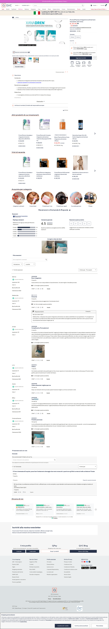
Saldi (3, 9)
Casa (39, 9)
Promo (78, 9)
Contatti (31, 564)
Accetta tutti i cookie (62, 625)
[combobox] (57, 5)
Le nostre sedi (50, 572)
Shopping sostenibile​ (17, 569)
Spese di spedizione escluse (83, 27)
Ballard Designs (18, 608)
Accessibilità (67, 572)
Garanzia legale (67, 577)
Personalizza (99, 625)
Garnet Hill (30, 608)
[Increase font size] (65, 71)
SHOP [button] (16, 5)
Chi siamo (49, 561)
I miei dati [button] (18, 551)
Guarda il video (19, 66)
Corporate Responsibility (53, 569)
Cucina (63, 9)
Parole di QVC (15, 564)
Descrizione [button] (17, 75)
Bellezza (27, 9)
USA (49, 596)
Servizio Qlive (67, 574)
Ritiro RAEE (32, 569)
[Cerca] (82, 5)
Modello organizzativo (52, 574)
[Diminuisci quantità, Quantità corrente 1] (71, 43)
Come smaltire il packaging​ (36, 572)
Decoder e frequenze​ (35, 574)
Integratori (33, 9)
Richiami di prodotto (34, 567)
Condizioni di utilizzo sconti (70, 569)
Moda (49, 9)
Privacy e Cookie (68, 561)
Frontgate (25, 608)
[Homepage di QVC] (13, 17)
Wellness (20, 9)
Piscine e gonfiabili (16, 582)
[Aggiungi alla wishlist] (95, 58)
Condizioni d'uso (68, 564)
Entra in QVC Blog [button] (83, 551)
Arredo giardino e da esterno (19, 579)
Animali (44, 9)
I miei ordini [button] (33, 551)
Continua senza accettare (81, 625)
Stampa (66, 110)
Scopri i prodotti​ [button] (54, 551)
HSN (13, 608)
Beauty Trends (15, 577)
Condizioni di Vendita (69, 567)
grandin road (36, 608)
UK (51, 596)
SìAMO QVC (15, 574)
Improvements (42, 608)
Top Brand (13, 9)
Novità (7, 9)
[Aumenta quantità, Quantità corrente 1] (75, 43)
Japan (60, 596)
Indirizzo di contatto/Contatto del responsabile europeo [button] (29, 105)
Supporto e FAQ (33, 561)
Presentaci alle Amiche (17, 572)
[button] (91, 5)
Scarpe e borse (56, 9)
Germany (55, 596)
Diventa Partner (50, 564)
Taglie (13, 567)
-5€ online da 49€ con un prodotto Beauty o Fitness (54, 1)
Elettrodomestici (71, 9)
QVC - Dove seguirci (17, 561)
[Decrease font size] (67, 71)
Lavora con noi (50, 567)
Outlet (83, 9)
